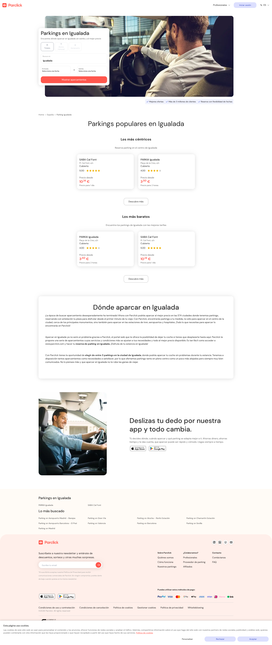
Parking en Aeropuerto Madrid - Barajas (57, 518)
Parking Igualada (64, 114)
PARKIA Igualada (46, 505)
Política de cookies (123, 607)
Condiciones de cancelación (94, 607)
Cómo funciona (165, 562)
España (50, 114)
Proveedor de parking (194, 562)
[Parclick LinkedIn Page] (220, 542)
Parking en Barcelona (146, 523)
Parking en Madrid (47, 528)
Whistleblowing (196, 607)
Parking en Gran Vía (97, 518)
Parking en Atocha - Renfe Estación (153, 518)
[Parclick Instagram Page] (214, 542)
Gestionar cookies (146, 607)
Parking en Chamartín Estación (200, 518)
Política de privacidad (172, 607)
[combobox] (76, 60)
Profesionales (190, 557)
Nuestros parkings (167, 566)
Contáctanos (219, 557)
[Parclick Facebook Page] (225, 542)
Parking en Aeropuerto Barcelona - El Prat (58, 523)
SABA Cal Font (94, 505)
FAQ (214, 562)
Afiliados (187, 566)
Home (41, 114)
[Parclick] (12, 5)
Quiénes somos (166, 557)
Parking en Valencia (97, 523)
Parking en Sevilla (194, 523)
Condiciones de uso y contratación (57, 607)
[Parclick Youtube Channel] (231, 542)
